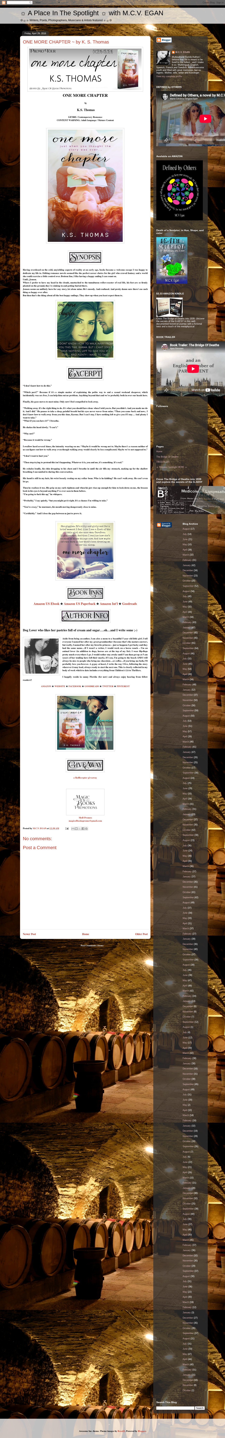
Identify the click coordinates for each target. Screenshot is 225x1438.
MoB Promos (85, 817)
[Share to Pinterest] (86, 828)
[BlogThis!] (76, 828)
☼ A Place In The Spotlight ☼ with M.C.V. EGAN (91, 13)
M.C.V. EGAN (182, 52)
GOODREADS (92, 686)
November (188, 575)
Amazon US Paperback (79, 603)
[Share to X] (79, 828)
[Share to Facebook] (83, 828)
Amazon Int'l (109, 603)
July (185, 534)
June (185, 539)
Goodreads (129, 603)
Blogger (142, 1431)
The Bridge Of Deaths (167, 456)
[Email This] (73, 828)
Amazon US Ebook (46, 603)
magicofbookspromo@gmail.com (85, 820)
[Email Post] (66, 828)
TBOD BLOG (163, 462)
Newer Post (29, 934)
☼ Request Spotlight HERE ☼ (171, 467)
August (186, 529)
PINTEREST (123, 686)
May (185, 544)
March (186, 554)
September (188, 586)
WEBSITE (59, 686)
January (187, 565)
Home (85, 934)
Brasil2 (121, 1431)
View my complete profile (169, 76)
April (185, 549)
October (187, 580)
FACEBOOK (75, 686)
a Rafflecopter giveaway (85, 777)
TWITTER (107, 686)
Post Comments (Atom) (92, 945)
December (188, 570)
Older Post (141, 934)
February (187, 560)
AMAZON (46, 686)
